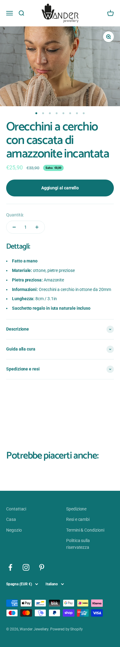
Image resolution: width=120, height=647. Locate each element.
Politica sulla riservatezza (78, 544)
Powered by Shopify (66, 629)
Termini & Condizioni (85, 530)
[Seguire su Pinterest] (42, 567)
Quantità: (15, 214)
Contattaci (16, 508)
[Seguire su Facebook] (10, 567)
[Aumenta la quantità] (37, 227)
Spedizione (76, 508)
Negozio (14, 530)
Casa (11, 519)
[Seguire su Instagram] (26, 567)
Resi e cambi (78, 519)
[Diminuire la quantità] (14, 227)
